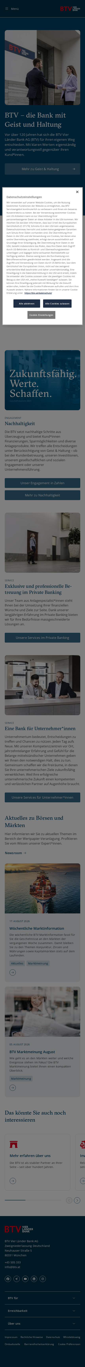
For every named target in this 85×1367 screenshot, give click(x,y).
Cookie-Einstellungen (41, 314)
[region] (42, 256)
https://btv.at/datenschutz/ (38, 292)
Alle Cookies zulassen (57, 303)
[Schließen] (77, 191)
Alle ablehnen (26, 303)
